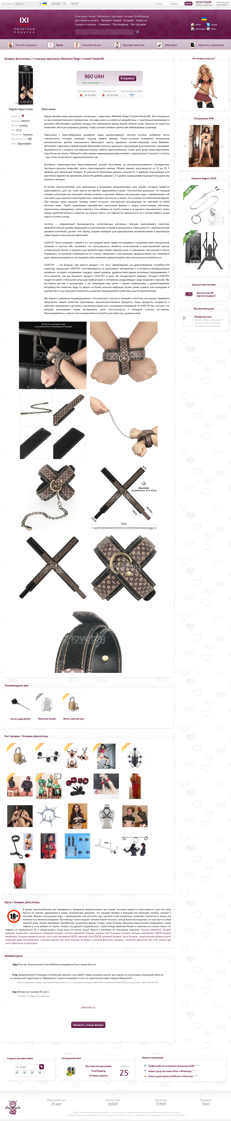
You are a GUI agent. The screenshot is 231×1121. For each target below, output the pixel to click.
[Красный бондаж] (20, 888)
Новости (141, 20)
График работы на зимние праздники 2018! (171, 1066)
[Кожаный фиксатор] (20, 859)
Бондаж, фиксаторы (17, 58)
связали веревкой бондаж (79, 933)
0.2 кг (19, 130)
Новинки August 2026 (203, 178)
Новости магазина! (153, 1057)
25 (124, 1072)
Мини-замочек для (73, 718)
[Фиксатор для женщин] (77, 769)
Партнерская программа (98, 1066)
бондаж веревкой (151, 929)
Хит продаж (138, 24)
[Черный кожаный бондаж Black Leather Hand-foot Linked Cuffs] (77, 859)
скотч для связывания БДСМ (61, 936)
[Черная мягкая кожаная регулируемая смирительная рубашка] (20, 799)
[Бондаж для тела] (49, 799)
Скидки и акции (85, 24)
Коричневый (24, 143)
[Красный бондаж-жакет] (49, 859)
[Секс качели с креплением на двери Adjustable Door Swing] (203, 271)
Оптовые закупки (98, 1075)
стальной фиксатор (102, 939)
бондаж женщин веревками (138, 933)
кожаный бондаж (111, 936)
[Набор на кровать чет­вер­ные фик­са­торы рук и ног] (77, 799)
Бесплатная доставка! (132, 91)
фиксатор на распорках (25, 943)
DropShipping (98, 1070)
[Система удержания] (106, 769)
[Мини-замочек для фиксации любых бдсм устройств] (74, 715)
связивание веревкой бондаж (46, 933)
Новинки (104, 24)
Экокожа (27, 134)
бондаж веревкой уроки (31, 936)
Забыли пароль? (204, 5)
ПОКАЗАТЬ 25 (88, 1007)
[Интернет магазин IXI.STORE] (23, 35)
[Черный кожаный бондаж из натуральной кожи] (135, 859)
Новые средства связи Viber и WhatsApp (170, 1071)
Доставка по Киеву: (87, 91)
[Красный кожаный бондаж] (135, 799)
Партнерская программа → (223, 3)
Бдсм (8, 902)
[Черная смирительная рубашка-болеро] (77, 829)
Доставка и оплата (87, 20)
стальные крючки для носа (55, 939)
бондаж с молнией (125, 939)
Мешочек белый (47, 718)
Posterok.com (202, 316)
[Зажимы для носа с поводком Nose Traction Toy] (203, 226)
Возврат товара (111, 20)
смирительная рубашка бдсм (155, 936)
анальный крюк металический (22, 939)
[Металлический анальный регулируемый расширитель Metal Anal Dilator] (49, 829)
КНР (30, 138)
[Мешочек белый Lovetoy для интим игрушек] (47, 715)
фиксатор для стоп (147, 939)
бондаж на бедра (81, 939)
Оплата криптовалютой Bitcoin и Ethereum (170, 1076)
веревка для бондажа (108, 933)
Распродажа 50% (204, 118)
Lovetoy (23, 125)
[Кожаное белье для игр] (106, 829)
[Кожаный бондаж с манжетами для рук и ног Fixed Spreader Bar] (49, 769)
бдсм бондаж (129, 936)
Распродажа (120, 24)
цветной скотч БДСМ (89, 936)
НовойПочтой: (110, 91)
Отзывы (129, 20)
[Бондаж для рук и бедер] (20, 829)
